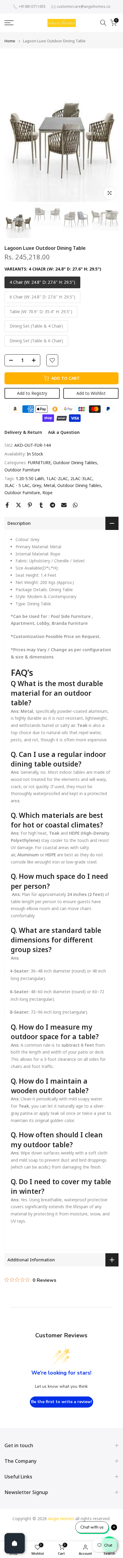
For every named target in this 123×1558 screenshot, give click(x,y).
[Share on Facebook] (7, 505)
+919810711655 (32, 6)
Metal (49, 485)
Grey (36, 485)
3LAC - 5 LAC (17, 485)
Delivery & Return (23, 432)
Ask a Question (64, 432)
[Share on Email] (64, 505)
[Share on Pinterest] (30, 505)
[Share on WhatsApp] (75, 505)
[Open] (14, 1543)
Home (9, 41)
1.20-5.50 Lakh (30, 478)
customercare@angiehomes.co (83, 6)
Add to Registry (32, 393)
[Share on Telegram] (52, 505)
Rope (47, 492)
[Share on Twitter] (18, 505)
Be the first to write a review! (61, 1402)
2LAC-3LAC (81, 478)
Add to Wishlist (91, 393)
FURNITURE (39, 462)
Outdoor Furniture (22, 470)
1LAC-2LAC (57, 478)
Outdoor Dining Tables (75, 462)
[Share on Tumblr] (41, 505)
